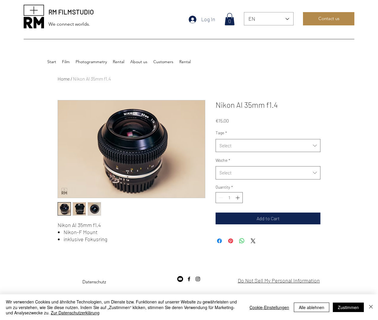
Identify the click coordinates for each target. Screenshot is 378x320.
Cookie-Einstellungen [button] (269, 307)
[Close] (370, 307)
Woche (223, 160)
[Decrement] (220, 197)
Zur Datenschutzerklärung (75, 313)
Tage (221, 132)
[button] (229, 19)
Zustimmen (348, 307)
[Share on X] (253, 240)
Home (64, 78)
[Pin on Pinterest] (230, 240)
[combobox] (268, 145)
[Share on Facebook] (219, 240)
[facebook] (189, 279)
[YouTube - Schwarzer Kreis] (180, 279)
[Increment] (238, 197)
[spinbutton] (229, 197)
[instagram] (198, 279)
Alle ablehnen (311, 307)
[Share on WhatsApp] (241, 240)
